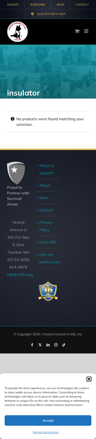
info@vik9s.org (20, 274)
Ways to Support (46, 169)
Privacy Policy (45, 226)
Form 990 (47, 242)
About (44, 185)
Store (44, 197)
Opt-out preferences (46, 432)
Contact (46, 210)
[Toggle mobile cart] (77, 31)
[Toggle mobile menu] (86, 31)
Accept (48, 420)
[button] (89, 379)
